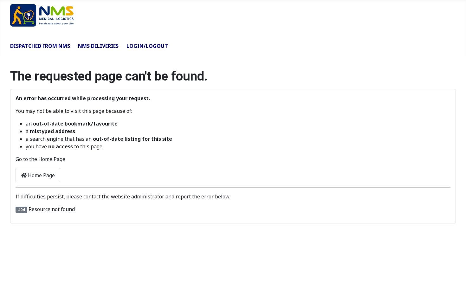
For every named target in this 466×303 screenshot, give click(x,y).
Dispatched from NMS (40, 45)
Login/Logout (147, 45)
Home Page (41, 175)
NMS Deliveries (98, 45)
